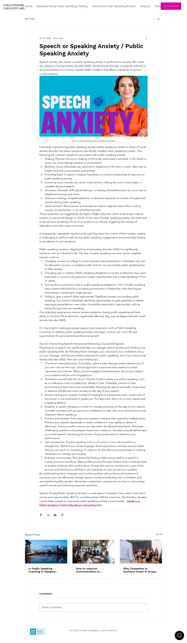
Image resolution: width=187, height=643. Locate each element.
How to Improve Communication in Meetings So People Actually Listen (89, 570)
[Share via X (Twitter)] (48, 514)
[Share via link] (62, 514)
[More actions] (146, 38)
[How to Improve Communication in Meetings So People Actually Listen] (93, 551)
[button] (158, 19)
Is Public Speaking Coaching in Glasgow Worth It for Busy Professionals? (41, 570)
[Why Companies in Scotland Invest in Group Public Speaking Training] (141, 551)
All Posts (30, 19)
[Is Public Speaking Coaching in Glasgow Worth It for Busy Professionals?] (46, 551)
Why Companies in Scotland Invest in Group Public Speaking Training (139, 570)
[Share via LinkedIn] (55, 514)
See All (159, 534)
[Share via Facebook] (40, 514)
